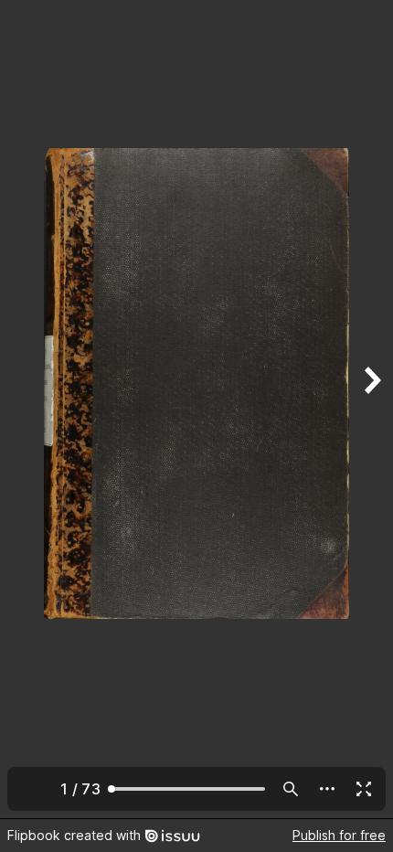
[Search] (290, 789)
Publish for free (339, 835)
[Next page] (371, 409)
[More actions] (327, 789)
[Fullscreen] (363, 789)
